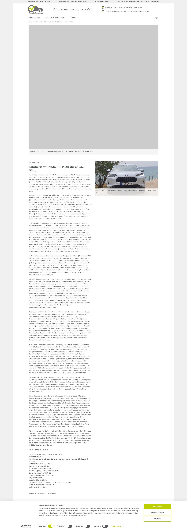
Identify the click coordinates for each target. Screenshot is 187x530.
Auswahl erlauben (157, 512)
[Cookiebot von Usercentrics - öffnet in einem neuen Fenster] (25, 526)
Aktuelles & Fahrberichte (55, 17)
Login (156, 17)
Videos (73, 17)
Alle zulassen (157, 506)
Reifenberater (154, 1)
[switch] (69, 526)
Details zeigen (116, 526)
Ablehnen (157, 519)
